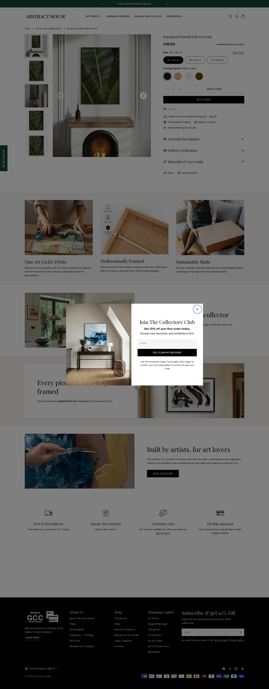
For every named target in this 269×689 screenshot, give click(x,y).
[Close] (197, 309)
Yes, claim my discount (167, 352)
